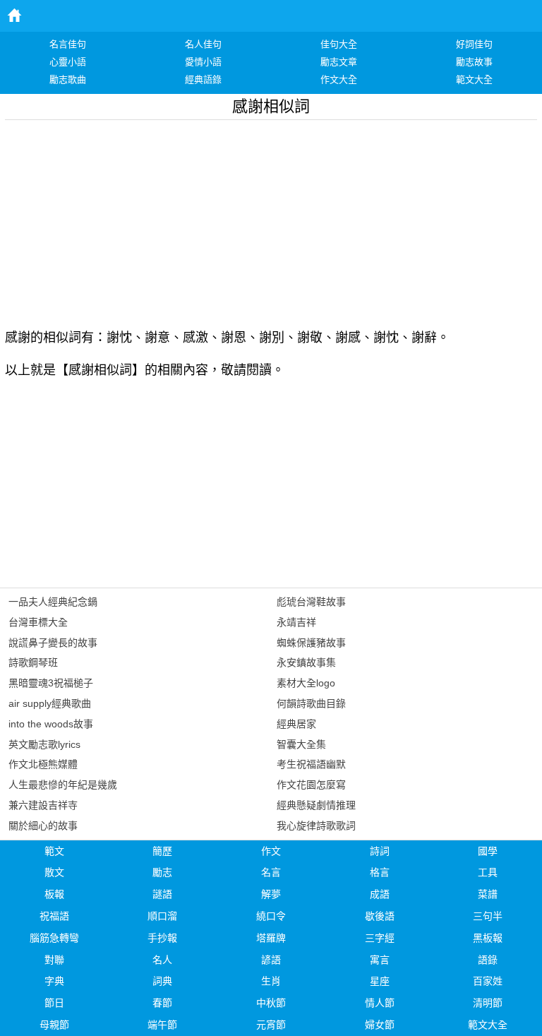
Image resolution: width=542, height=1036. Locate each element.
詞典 (162, 981)
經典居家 (296, 724)
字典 (54, 981)
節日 (54, 1002)
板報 (54, 894)
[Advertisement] (271, 219)
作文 (271, 851)
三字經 (380, 937)
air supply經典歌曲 (49, 703)
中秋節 (271, 1002)
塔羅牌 (271, 937)
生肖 (271, 981)
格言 (380, 872)
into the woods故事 (50, 724)
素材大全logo (306, 683)
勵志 (162, 872)
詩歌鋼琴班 (33, 662)
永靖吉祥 (296, 622)
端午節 (162, 1024)
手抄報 (162, 937)
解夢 (271, 894)
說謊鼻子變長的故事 (52, 642)
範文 (54, 851)
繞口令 (271, 916)
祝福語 (54, 916)
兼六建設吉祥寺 (43, 805)
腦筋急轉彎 (54, 937)
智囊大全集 (301, 744)
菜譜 (488, 894)
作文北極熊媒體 (43, 764)
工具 (488, 872)
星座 (380, 981)
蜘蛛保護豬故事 (311, 642)
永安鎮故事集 (306, 662)
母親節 (54, 1024)
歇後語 (380, 916)
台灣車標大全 (38, 622)
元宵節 (271, 1024)
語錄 (488, 959)
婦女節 (380, 1024)
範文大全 (487, 1024)
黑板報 (487, 937)
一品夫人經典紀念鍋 (52, 601)
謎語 (162, 894)
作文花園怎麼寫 (311, 784)
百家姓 (487, 981)
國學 (488, 851)
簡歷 (162, 851)
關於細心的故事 (43, 825)
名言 (271, 872)
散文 (54, 872)
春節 (162, 1002)
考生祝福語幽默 (311, 764)
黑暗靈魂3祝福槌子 (50, 683)
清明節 (487, 1002)
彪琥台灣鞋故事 (311, 601)
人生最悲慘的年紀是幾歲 (62, 784)
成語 (380, 894)
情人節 (380, 1002)
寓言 (380, 959)
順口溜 (162, 916)
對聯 (54, 959)
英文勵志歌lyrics (44, 744)
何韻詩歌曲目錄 (311, 703)
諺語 (271, 959)
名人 (162, 959)
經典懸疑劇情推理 (316, 805)
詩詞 (380, 851)
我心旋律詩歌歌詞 (316, 825)
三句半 (487, 916)
